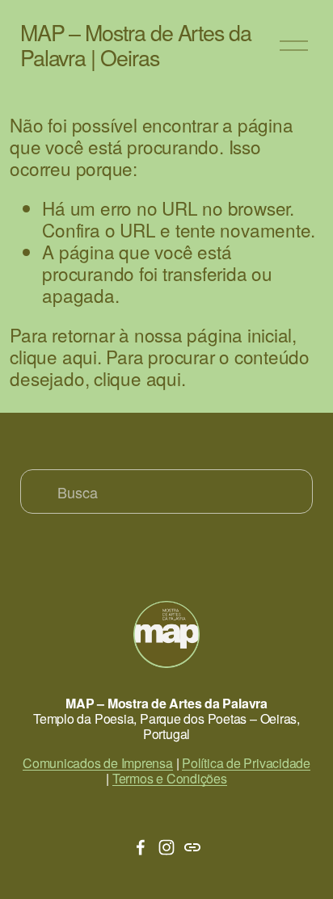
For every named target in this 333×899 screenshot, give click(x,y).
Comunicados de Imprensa (98, 763)
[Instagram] (166, 847)
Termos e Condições (169, 778)
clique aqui (53, 356)
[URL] (192, 847)
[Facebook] (141, 847)
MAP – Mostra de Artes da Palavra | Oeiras (135, 44)
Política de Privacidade (246, 763)
